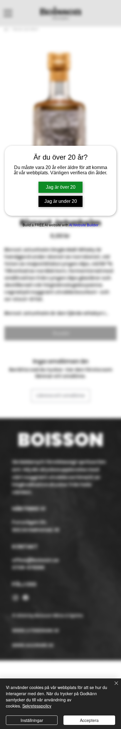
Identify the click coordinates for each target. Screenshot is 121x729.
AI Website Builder (83, 225)
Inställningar (32, 720)
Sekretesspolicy (36, 706)
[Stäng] (113, 687)
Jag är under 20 (60, 201)
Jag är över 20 (60, 187)
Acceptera (89, 720)
